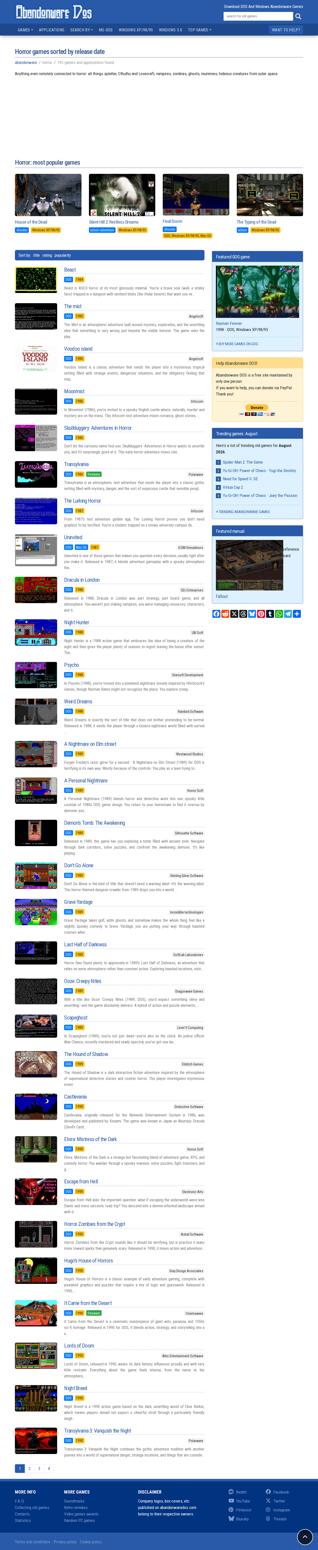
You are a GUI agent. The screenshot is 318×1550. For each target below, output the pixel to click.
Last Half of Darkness (85, 944)
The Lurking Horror (82, 501)
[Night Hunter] (36, 632)
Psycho (71, 665)
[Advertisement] (159, 112)
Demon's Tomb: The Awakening (94, 823)
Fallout (222, 596)
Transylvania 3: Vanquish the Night (97, 1431)
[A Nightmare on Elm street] (36, 754)
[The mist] (36, 316)
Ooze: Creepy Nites (82, 981)
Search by (80, 30)
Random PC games (79, 1520)
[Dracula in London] (36, 590)
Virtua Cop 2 (233, 487)
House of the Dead (31, 222)
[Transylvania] (36, 474)
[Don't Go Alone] (36, 875)
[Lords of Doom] (36, 1356)
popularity (63, 255)
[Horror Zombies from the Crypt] (36, 1234)
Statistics (23, 1520)
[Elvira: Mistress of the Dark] (36, 1149)
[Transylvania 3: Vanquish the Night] (36, 1441)
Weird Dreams (78, 701)
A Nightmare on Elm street (90, 744)
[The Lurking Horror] (36, 511)
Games (24, 30)
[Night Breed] (36, 1398)
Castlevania (75, 1097)
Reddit (241, 1492)
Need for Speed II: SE (240, 478)
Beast (70, 270)
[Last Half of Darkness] (36, 953)
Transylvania (76, 464)
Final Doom (172, 221)
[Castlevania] (36, 1107)
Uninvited (73, 537)
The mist (72, 306)
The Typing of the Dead (256, 222)
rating (47, 255)
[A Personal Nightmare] (36, 790)
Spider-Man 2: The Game (243, 462)
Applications (52, 30)
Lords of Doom (79, 1346)
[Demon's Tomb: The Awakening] (36, 833)
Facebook (281, 1492)
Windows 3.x (170, 30)
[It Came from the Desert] (36, 1313)
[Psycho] (36, 675)
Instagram (281, 1509)
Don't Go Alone (78, 865)
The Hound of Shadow (86, 1054)
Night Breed (75, 1388)
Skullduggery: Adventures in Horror (98, 428)
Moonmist (74, 391)
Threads (280, 1518)
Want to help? (286, 30)
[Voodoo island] (36, 359)
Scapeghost (75, 1018)
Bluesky (242, 1518)
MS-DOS (106, 30)
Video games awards (81, 1513)
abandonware (26, 62)
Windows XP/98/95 (136, 30)
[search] (298, 16)
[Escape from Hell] (36, 1191)
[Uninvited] (36, 550)
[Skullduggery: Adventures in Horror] (36, 438)
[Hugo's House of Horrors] (36, 1271)
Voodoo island (78, 349)
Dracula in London (81, 580)
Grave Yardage (78, 902)
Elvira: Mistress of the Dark (90, 1139)
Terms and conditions (32, 1541)
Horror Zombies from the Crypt (94, 1224)
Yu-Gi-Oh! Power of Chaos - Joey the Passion (260, 495)
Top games (198, 30)
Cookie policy (91, 1541)
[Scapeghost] (36, 1026)
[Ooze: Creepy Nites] (36, 991)
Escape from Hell (81, 1181)
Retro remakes (76, 1507)
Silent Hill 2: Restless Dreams (114, 222)
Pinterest (243, 1509)
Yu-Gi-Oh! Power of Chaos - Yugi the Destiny (259, 470)
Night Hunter (76, 622)
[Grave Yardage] (36, 912)
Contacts (22, 1513)
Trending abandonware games (244, 512)
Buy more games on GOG (238, 344)
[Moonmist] (36, 401)
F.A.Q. (20, 1501)
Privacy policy (65, 1541)
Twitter (279, 1501)
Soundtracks (74, 1501)
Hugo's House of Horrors (88, 1261)
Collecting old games (32, 1507)
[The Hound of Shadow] (36, 1064)
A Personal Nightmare (85, 780)
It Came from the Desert (88, 1303)
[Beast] (36, 280)
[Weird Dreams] (36, 711)
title (36, 255)
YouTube (243, 1501)
